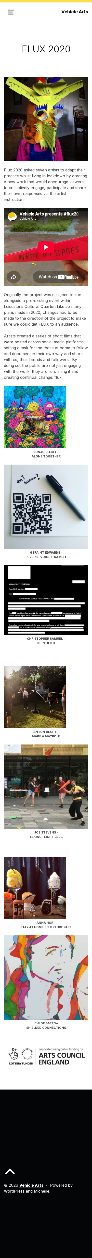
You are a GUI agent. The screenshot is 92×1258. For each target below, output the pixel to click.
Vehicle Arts (74, 11)
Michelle (41, 1191)
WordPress (14, 1191)
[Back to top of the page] (10, 1175)
